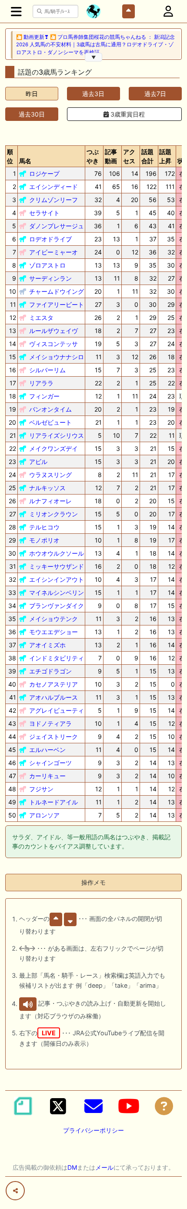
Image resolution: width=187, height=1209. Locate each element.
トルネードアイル (53, 802)
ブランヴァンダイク (56, 605)
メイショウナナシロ (56, 357)
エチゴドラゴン (50, 671)
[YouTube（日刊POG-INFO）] (128, 1106)
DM (72, 1167)
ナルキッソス (47, 487)
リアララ (41, 383)
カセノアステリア (53, 684)
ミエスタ (41, 317)
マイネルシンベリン (56, 592)
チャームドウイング (56, 291)
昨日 (32, 93)
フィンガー (44, 396)
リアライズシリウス (56, 435)
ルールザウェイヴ (53, 330)
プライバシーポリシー (93, 1130)
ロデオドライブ (50, 239)
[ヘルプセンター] (164, 1106)
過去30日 (32, 114)
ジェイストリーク (53, 736)
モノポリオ (44, 540)
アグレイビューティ (56, 710)
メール (104, 1167)
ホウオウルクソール (56, 553)
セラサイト (44, 212)
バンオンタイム (50, 409)
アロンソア (44, 815)
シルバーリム (47, 370)
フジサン (41, 789)
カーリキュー (47, 776)
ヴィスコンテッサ (53, 343)
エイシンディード (53, 186)
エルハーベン (47, 749)
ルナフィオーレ (50, 501)
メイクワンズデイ (53, 448)
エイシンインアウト (56, 579)
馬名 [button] (25, 161)
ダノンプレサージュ (56, 226)
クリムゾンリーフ (53, 199)
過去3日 (93, 93)
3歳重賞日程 (127, 114)
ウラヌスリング (50, 474)
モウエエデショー (53, 631)
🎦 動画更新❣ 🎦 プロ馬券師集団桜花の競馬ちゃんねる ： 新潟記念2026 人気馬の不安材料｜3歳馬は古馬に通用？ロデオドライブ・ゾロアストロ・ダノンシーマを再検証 (95, 44)
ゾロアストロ (47, 265)
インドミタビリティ (56, 658)
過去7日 (155, 93)
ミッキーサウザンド (56, 566)
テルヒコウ (44, 527)
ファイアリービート (56, 304)
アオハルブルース (53, 697)
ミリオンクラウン (53, 514)
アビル (38, 461)
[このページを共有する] (15, 1190)
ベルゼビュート (50, 422)
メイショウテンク (53, 618)
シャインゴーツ (50, 762)
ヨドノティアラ (50, 723)
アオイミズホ (47, 645)
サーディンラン (50, 278)
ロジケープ (44, 173)
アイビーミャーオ (53, 252)
